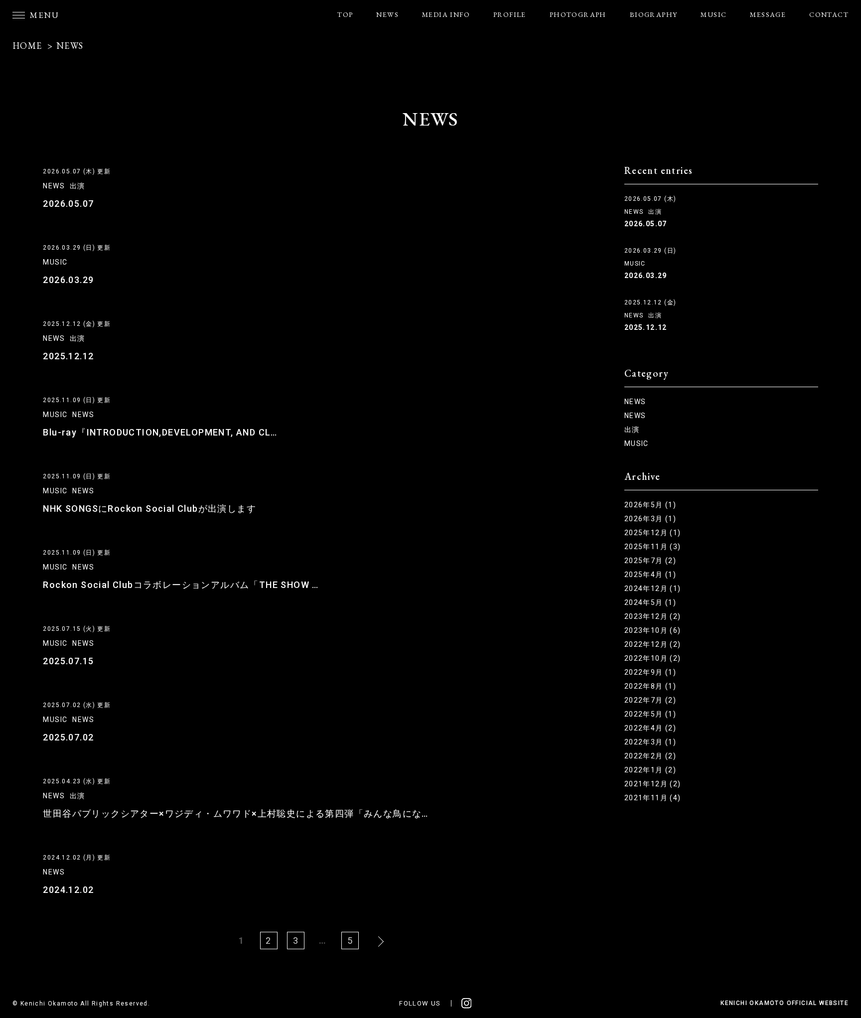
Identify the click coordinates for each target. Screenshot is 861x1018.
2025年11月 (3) (652, 547)
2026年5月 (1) (650, 505)
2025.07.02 (68, 737)
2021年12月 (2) (652, 784)
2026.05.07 (68, 203)
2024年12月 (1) (652, 588)
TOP (345, 14)
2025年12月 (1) (652, 533)
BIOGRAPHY (654, 14)
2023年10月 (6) (652, 630)
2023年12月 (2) (652, 616)
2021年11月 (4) (652, 798)
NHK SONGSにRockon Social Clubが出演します (149, 508)
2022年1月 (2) (650, 770)
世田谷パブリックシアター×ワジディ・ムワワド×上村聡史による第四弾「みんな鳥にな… (235, 813)
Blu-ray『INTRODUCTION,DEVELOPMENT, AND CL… (160, 432)
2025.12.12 (68, 356)
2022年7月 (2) (650, 700)
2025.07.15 (68, 661)
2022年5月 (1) (650, 714)
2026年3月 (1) (650, 519)
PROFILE (509, 14)
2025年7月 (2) (650, 561)
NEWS (387, 14)
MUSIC (713, 14)
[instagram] (466, 1003)
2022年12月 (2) (652, 644)
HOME (27, 45)
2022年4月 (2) (650, 728)
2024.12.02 (68, 889)
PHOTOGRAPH (578, 14)
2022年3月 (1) (650, 742)
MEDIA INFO (446, 14)
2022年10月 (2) (652, 658)
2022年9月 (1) (650, 672)
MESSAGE (768, 14)
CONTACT (829, 14)
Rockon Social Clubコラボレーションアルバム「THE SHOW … (180, 585)
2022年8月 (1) (650, 686)
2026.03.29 (68, 280)
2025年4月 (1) (650, 575)
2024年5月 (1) (650, 602)
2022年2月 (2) (650, 756)
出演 (77, 185)
